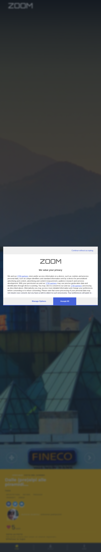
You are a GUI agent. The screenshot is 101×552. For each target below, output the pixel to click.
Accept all (64, 301)
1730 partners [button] (22, 276)
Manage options (39, 301)
